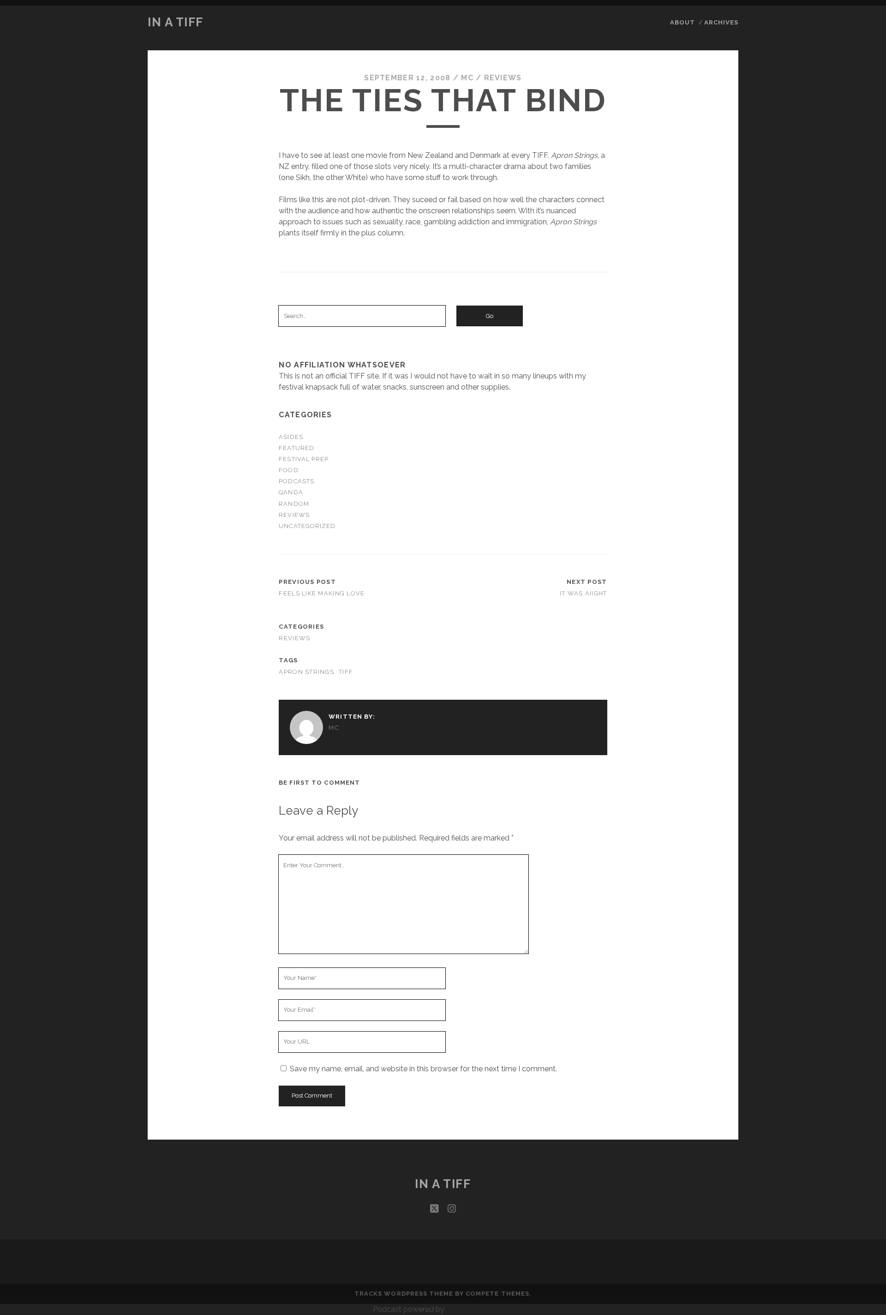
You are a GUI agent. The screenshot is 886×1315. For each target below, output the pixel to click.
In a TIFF (176, 22)
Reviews (503, 77)
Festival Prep (304, 459)
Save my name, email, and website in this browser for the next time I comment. (423, 1068)
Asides (291, 436)
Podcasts (296, 481)
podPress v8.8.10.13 (479, 1309)
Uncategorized (307, 525)
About (682, 22)
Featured (296, 447)
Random (294, 503)
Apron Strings (306, 671)
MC (467, 77)
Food (288, 470)
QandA (291, 492)
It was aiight (583, 593)
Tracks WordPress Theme (403, 1293)
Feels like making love (322, 593)
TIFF (346, 671)
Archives (721, 22)
